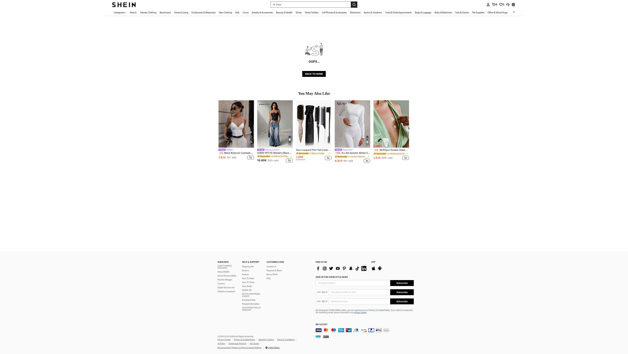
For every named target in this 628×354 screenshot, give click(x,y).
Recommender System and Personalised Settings (240, 348)
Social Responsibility (227, 276)
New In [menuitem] (133, 12)
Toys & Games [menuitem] (462, 12)
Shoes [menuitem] (299, 12)
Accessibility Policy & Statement (251, 308)
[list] (342, 268)
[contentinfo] (365, 330)
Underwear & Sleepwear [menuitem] (204, 12)
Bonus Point (272, 274)
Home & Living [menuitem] (181, 12)
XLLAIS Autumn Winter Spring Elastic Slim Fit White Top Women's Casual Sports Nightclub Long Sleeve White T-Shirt (352, 153)
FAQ (268, 278)
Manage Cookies (266, 340)
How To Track (248, 282)
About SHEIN (223, 272)
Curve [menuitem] (246, 12)
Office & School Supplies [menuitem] (499, 12)
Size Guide (247, 286)
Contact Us (271, 267)
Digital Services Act (226, 287)
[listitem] (236, 132)
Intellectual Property (237, 344)
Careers (221, 284)
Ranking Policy (248, 300)
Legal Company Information (225, 267)
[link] (494, 4)
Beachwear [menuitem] (165, 12)
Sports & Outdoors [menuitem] (373, 12)
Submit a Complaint (226, 291)
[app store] (373, 270)
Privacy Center (224, 340)
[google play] (379, 270)
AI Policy (221, 344)
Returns (245, 270)
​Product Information (250, 304)
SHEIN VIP (247, 290)
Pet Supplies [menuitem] (478, 12)
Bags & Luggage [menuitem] (423, 12)
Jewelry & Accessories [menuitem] (262, 12)
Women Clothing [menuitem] (148, 12)
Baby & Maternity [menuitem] (443, 12)
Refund (245, 274)
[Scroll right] (514, 12)
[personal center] (488, 5)
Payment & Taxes (274, 270)
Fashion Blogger (225, 280)
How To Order (248, 278)
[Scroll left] (510, 12)
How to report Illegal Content (251, 295)
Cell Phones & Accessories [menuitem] (334, 12)
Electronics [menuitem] (355, 12)
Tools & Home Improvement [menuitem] (398, 12)
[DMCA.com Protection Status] (326, 336)
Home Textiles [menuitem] (311, 12)
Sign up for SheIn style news (332, 277)
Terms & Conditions (286, 340)
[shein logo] (124, 4)
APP (373, 262)
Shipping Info (248, 267)
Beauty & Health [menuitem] (284, 12)
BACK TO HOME (314, 73)
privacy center (360, 312)
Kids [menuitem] (237, 12)
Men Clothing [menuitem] (225, 12)
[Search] (354, 4)
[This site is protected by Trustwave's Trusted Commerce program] (318, 336)
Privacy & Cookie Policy (379, 310)
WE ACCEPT (321, 325)
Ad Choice (254, 344)
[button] (508, 5)
